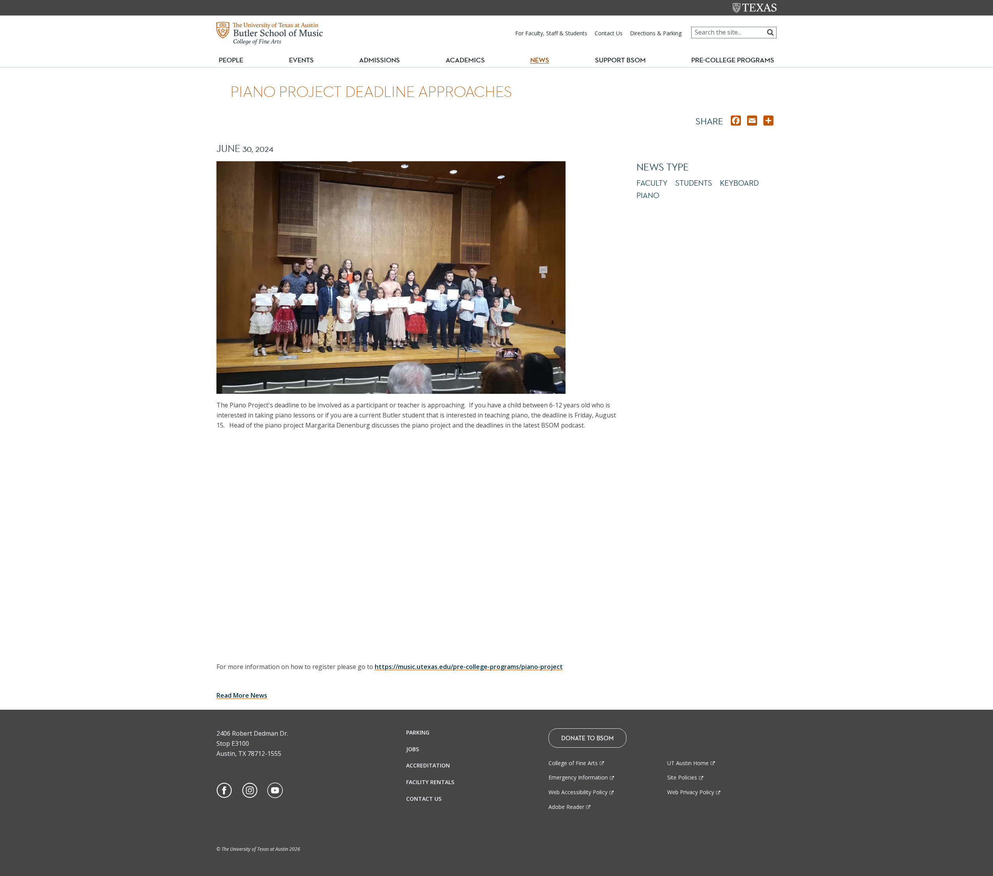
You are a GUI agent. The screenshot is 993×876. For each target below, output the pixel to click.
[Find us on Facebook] (224, 789)
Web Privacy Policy (690, 792)
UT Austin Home (688, 763)
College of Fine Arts (573, 763)
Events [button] (304, 60)
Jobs (412, 749)
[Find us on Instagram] (250, 789)
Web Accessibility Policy (577, 792)
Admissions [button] (382, 60)
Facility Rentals (430, 782)
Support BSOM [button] (620, 60)
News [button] (539, 60)
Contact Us (609, 33)
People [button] (231, 60)
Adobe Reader (566, 806)
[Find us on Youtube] (275, 789)
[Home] (269, 32)
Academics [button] (468, 60)
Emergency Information (578, 777)
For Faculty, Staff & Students (551, 33)
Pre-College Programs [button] (735, 60)
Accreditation (428, 765)
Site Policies (682, 777)
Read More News (241, 695)
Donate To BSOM (587, 738)
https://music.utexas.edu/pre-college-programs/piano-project (469, 666)
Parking (417, 732)
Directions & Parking (656, 33)
